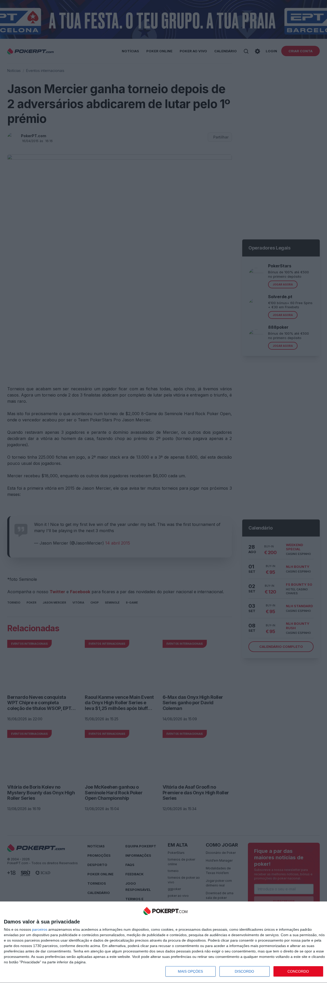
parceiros (39, 929)
